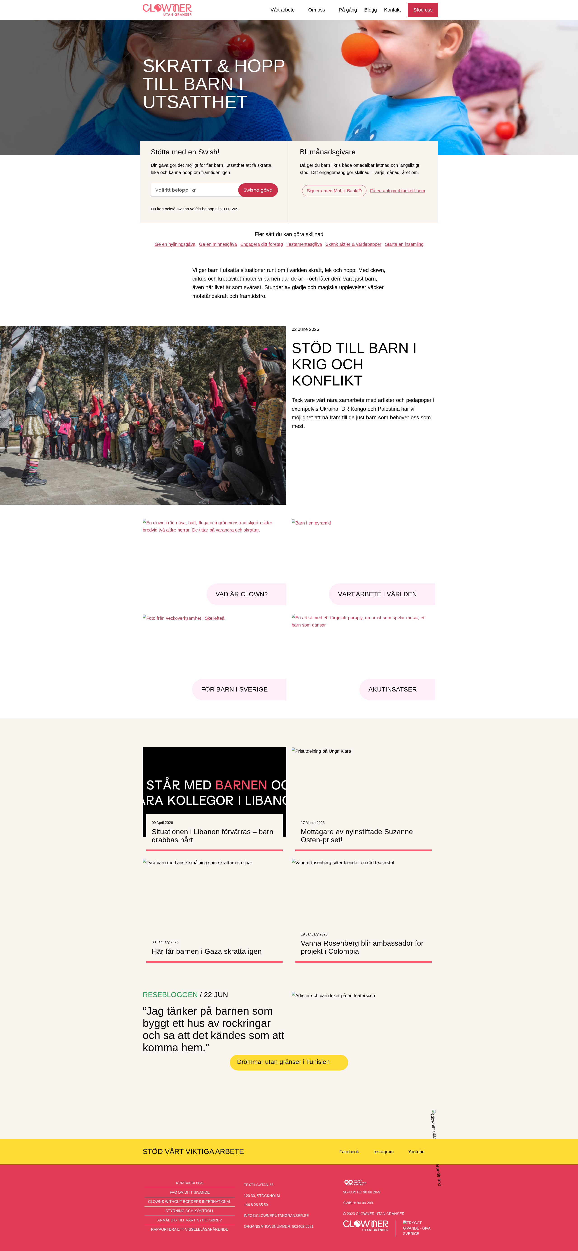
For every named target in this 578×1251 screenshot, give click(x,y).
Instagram (383, 1151)
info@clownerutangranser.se (276, 1216)
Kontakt (392, 10)
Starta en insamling (404, 244)
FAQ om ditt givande (190, 1192)
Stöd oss (423, 10)
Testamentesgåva (304, 244)
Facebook (349, 1151)
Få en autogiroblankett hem (397, 190)
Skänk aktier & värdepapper (353, 244)
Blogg (370, 10)
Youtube (416, 1151)
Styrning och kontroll (189, 1211)
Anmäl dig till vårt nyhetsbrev (189, 1220)
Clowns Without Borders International (189, 1202)
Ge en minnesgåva (218, 244)
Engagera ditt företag (261, 244)
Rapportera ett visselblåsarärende (189, 1229)
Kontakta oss (190, 1183)
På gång (348, 10)
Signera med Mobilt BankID (334, 190)
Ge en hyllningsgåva (175, 244)
